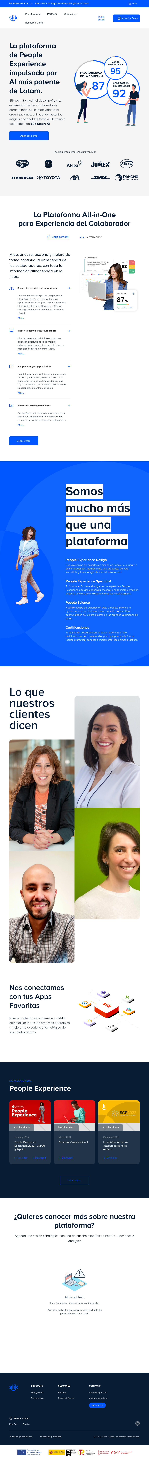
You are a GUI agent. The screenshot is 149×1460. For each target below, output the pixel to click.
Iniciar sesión (101, 18)
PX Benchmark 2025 (18, 3)
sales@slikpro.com (98, 1392)
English (26, 1424)
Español (13, 1424)
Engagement (37, 1392)
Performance (37, 1398)
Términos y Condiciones (20, 1436)
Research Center (66, 1398)
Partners (62, 1392)
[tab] (57, 237)
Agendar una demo (98, 1398)
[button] (133, 3)
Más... (21, 317)
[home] (13, 18)
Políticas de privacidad (50, 1436)
